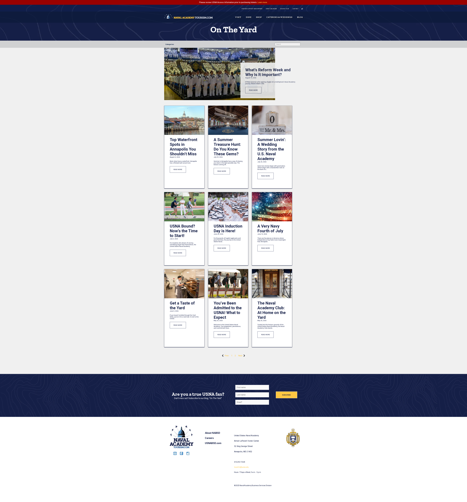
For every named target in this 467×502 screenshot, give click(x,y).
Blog (300, 17)
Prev (227, 355)
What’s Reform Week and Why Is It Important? (268, 72)
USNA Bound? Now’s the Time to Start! (184, 231)
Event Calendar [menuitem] (271, 9)
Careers (209, 438)
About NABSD (212, 432)
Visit (238, 17)
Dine (248, 17)
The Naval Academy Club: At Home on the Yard (271, 310)
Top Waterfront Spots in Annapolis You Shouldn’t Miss (183, 146)
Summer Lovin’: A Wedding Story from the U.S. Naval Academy (271, 149)
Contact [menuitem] (295, 9)
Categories (169, 44)
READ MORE (253, 90)
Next (240, 355)
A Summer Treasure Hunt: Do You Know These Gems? (227, 146)
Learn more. (262, 2)
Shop (259, 17)
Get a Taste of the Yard (182, 305)
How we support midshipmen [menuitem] (252, 9)
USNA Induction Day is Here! (228, 228)
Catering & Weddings (279, 17)
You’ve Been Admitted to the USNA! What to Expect (228, 310)
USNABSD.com (213, 443)
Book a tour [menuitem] (284, 9)
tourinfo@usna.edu (241, 467)
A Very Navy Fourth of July (270, 228)
